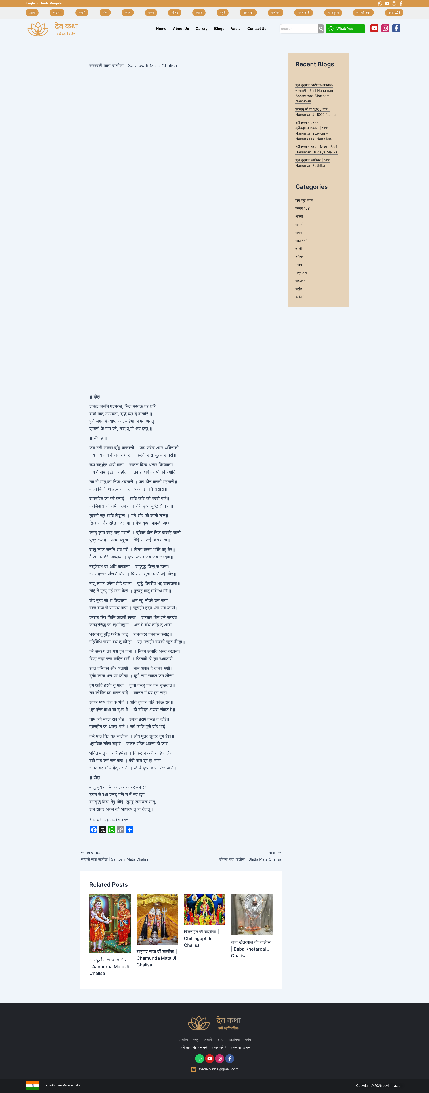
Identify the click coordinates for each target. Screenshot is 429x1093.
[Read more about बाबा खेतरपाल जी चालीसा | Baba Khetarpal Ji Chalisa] (252, 914)
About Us (181, 29)
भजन (298, 264)
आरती (299, 216)
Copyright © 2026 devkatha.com (379, 1085)
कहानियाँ (301, 240)
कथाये (299, 224)
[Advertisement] (181, 103)
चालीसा (300, 248)
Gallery (202, 29)
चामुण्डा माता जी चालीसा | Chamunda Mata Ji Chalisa (157, 958)
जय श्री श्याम (304, 200)
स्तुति (298, 288)
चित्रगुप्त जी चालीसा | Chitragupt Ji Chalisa (201, 938)
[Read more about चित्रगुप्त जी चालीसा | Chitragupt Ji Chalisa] (204, 909)
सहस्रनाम (301, 280)
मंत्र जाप (301, 272)
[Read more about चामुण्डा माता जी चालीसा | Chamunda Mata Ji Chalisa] (157, 918)
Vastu (236, 29)
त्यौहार (299, 256)
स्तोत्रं (299, 297)
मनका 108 (302, 208)
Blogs (219, 29)
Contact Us (256, 29)
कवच (298, 232)
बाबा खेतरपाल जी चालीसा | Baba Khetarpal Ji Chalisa (251, 949)
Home (161, 29)
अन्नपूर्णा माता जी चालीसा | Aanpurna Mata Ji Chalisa (109, 966)
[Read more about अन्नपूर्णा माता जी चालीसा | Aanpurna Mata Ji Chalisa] (110, 923)
